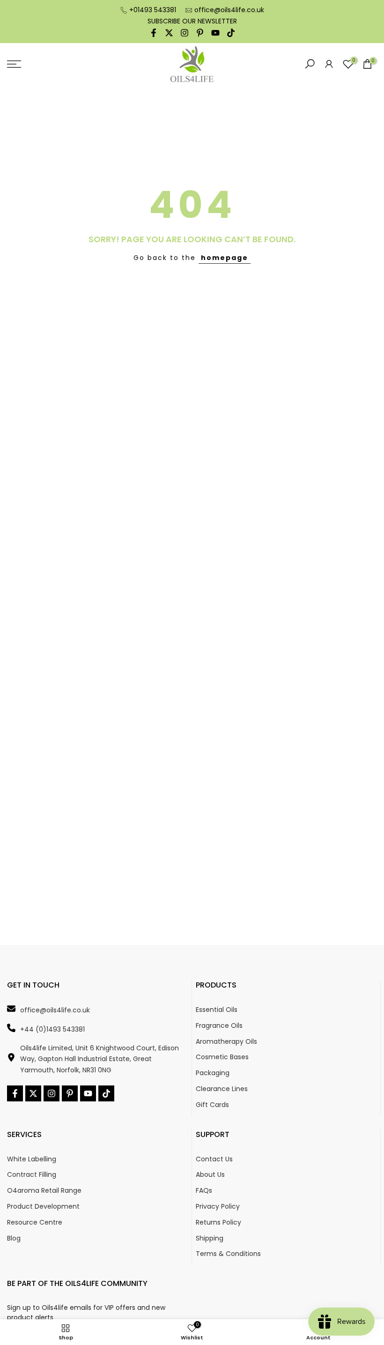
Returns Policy (218, 1222)
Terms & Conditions (228, 1253)
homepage (224, 257)
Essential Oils (216, 1009)
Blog (14, 1238)
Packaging (212, 1073)
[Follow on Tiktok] (231, 32)
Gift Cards (212, 1104)
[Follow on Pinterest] (200, 32)
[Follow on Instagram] (184, 32)
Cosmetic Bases (222, 1057)
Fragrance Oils (219, 1025)
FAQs (204, 1190)
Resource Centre (34, 1222)
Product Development (43, 1206)
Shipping (209, 1238)
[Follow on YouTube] (215, 32)
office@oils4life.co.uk (229, 10)
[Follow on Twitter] (169, 32)
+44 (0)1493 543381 (52, 1029)
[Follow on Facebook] (153, 32)
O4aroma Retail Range (44, 1190)
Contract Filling (31, 1174)
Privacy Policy (218, 1206)
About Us (210, 1174)
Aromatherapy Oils (226, 1041)
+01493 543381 (152, 10)
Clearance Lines (222, 1089)
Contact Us (214, 1159)
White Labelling (31, 1159)
